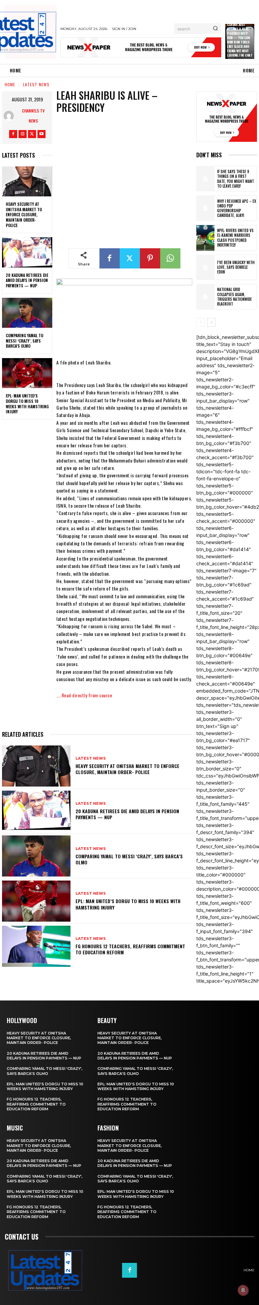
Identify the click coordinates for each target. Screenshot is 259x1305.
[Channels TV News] (10, 116)
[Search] (215, 28)
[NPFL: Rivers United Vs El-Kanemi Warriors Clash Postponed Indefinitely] (205, 238)
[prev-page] (200, 322)
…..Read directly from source (84, 695)
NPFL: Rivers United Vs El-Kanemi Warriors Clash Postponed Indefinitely (235, 238)
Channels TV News (33, 116)
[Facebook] (13, 134)
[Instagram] (23, 134)
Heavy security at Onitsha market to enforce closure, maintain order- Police (24, 214)
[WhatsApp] (170, 258)
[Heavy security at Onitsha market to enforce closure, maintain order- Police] (27, 181)
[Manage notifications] (243, 1290)
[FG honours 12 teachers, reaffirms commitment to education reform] (36, 946)
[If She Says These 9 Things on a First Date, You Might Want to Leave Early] (205, 179)
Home (10, 84)
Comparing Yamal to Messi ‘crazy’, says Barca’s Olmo (24, 340)
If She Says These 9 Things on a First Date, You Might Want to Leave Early (235, 179)
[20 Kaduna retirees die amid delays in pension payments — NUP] (27, 252)
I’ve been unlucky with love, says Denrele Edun (236, 267)
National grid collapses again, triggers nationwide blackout (234, 297)
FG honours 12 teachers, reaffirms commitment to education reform (130, 949)
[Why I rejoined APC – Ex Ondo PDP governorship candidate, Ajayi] (205, 208)
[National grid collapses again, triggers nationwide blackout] (205, 297)
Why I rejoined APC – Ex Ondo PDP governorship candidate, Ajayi (236, 208)
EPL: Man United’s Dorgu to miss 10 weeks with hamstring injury (27, 403)
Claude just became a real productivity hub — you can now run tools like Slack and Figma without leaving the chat (239, 40)
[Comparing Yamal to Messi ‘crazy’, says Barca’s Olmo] (27, 313)
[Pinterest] (150, 258)
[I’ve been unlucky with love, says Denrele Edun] (205, 267)
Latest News (36, 84)
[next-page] (211, 322)
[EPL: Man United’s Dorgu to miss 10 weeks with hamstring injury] (27, 373)
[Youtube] (41, 134)
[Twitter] (32, 134)
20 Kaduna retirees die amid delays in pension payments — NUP (27, 280)
